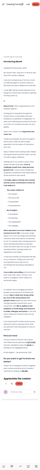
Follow (19, 384)
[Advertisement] (20, 31)
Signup (35, 4)
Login (28, 4)
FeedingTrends (13, 4)
